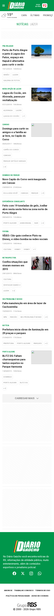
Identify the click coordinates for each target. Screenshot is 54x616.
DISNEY (18, 249)
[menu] (3, 5)
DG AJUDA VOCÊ (10, 193)
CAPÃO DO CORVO (11, 150)
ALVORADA (8, 110)
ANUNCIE (8, 590)
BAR (36, 223)
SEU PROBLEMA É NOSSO (31, 317)
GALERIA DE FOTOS (11, 80)
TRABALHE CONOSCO (23, 590)
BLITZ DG (24, 383)
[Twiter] (23, 573)
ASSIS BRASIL (25, 223)
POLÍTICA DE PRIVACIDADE (18, 596)
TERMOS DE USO (42, 590)
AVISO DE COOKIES (40, 596)
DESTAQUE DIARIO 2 (11, 285)
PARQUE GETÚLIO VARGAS (14, 161)
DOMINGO (7, 377)
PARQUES (38, 343)
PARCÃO (13, 317)
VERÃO (6, 75)
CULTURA (7, 249)
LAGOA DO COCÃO (11, 116)
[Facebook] (14, 573)
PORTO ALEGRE (10, 223)
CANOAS (7, 155)
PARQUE (34, 193)
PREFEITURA (8, 343)
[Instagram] (31, 573)
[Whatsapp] (39, 573)
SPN (5, 317)
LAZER (15, 75)
